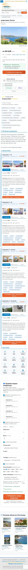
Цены (22, 169)
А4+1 (21, 54)
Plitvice (4, 567)
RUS (4, 469)
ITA (21, 469)
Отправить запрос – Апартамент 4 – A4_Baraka (15, 342)
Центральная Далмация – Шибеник (8, 15)
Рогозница (20, 15)
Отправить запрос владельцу (15, 497)
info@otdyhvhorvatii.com (20, 561)
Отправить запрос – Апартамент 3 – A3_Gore (15, 295)
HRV (12, 471)
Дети (7, 435)
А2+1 (14, 54)
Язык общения (11, 467)
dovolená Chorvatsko (20, 567)
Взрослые (6, 429)
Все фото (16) (23, 45)
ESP (4, 471)
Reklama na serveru (6, 561)
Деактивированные (7, 566)
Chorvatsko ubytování (11, 567)
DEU (17, 469)
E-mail (5, 451)
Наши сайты (14, 566)
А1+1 (24, 54)
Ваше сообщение (12, 474)
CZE (8, 469)
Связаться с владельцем (15, 72)
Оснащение (7, 169)
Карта (14, 91)
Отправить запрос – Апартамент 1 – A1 (13, 197)
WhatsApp (9, 88)
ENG (13, 469)
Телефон (9, 457)
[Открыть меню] (1, 1)
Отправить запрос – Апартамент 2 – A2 (14, 244)
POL (17, 471)
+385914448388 (8, 83)
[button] (14, 98)
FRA (8, 471)
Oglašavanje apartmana (16, 563)
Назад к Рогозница (6, 102)
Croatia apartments (21, 566)
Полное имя (7, 445)
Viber (21, 88)
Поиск (24, 12)
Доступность (15, 169)
